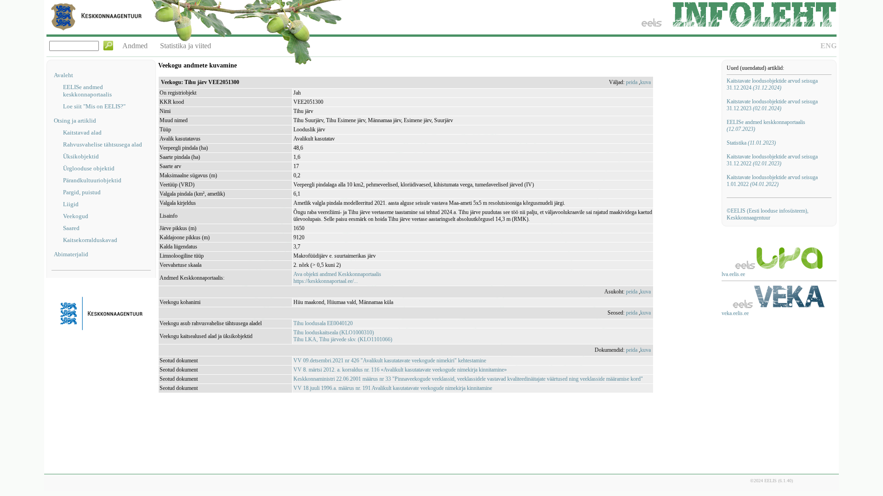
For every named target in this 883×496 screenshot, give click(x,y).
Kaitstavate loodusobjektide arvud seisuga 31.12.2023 (772, 105)
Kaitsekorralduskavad (90, 240)
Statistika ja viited (185, 46)
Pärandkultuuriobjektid (92, 180)
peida (631, 82)
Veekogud (75, 216)
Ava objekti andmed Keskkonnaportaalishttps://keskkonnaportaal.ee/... (337, 277)
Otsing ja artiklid (75, 120)
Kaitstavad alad (82, 132)
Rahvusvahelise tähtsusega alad (102, 144)
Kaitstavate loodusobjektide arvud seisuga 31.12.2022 (772, 160)
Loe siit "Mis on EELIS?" (94, 106)
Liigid (71, 204)
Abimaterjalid (71, 254)
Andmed (135, 46)
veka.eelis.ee (735, 313)
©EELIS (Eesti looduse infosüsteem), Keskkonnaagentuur (767, 214)
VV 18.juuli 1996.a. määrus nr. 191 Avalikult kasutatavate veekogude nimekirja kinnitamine (392, 388)
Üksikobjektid (81, 156)
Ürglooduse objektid (89, 168)
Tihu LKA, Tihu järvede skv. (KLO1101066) (342, 339)
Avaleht (63, 75)
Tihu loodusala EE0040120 (323, 323)
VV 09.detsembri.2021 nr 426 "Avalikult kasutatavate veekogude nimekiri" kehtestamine (389, 360)
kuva (645, 82)
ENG (828, 46)
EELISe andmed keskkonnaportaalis (87, 91)
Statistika (751, 143)
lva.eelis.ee (733, 274)
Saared (71, 228)
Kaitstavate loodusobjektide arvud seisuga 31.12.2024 (772, 84)
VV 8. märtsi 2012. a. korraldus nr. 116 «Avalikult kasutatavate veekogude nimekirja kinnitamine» (400, 369)
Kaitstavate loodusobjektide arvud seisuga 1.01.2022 (772, 180)
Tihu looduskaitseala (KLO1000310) (333, 332)
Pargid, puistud (82, 192)
